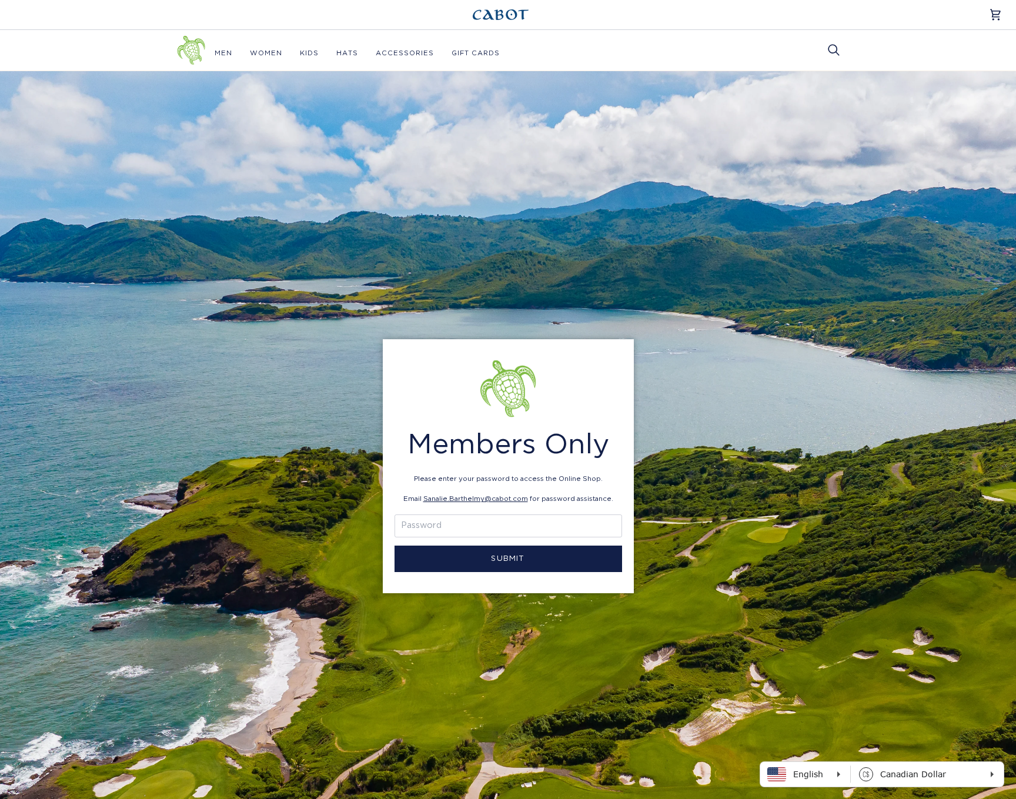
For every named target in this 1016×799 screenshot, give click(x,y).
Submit (507, 559)
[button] (223, 53)
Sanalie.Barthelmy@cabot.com (475, 499)
